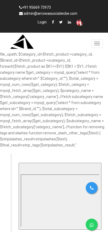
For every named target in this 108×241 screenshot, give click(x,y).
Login (42, 22)
